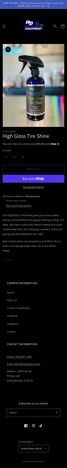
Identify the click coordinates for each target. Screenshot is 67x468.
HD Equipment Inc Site (36, 461)
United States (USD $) (31, 448)
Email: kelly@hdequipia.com (23, 364)
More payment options (33, 187)
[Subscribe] (56, 413)
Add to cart (33, 169)
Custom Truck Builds (18, 308)
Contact (11, 331)
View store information (18, 205)
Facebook (12, 315)
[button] (4, 26)
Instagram (12, 323)
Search (10, 292)
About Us (12, 300)
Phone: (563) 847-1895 (19, 356)
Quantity (7, 150)
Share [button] (10, 259)
